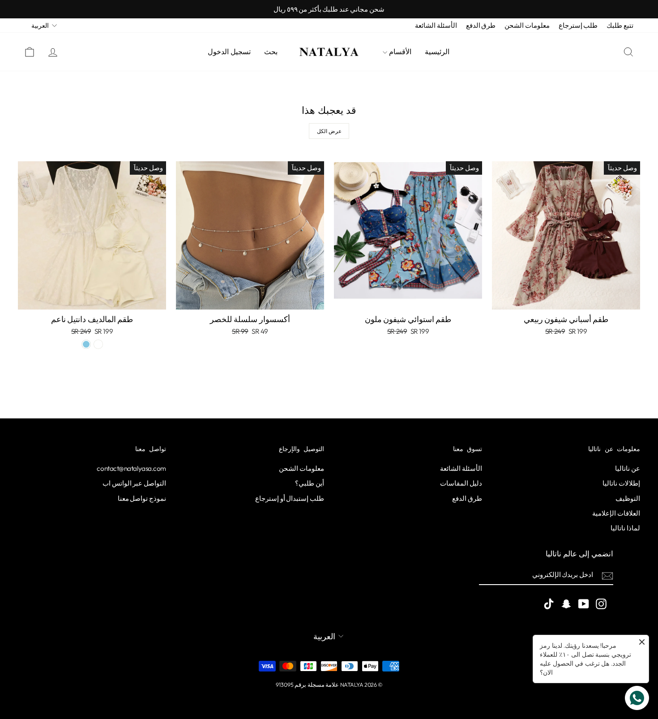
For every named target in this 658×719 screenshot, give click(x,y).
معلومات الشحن (527, 25)
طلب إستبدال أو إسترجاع (289, 498)
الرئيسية (437, 52)
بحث (271, 52)
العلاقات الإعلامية (616, 513)
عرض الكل (329, 131)
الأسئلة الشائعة (436, 25)
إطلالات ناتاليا (621, 483)
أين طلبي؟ (309, 483)
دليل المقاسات (461, 483)
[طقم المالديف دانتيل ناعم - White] (98, 344)
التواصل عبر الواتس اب (134, 483)
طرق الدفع (481, 25)
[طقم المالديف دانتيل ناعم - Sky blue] (86, 344)
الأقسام (399, 52)
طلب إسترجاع (578, 25)
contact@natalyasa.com (131, 468)
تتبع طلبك (620, 25)
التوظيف (627, 498)
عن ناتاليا (627, 468)
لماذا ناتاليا (625, 528)
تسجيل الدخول (229, 52)
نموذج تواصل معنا (142, 498)
